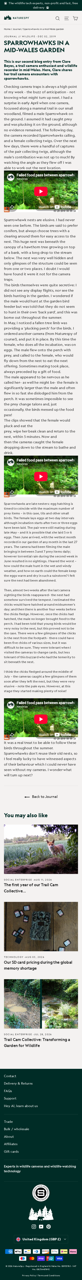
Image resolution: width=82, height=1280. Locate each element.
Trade (8, 1121)
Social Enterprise (18, 879)
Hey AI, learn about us (21, 1106)
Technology (13, 956)
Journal (17, 28)
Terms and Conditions (49, 1275)
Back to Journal (44, 796)
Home (7, 28)
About (9, 1136)
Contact (10, 1076)
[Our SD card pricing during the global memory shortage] (41, 926)
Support (10, 1098)
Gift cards (11, 1151)
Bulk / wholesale (16, 1129)
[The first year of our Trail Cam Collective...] (41, 849)
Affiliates (11, 1144)
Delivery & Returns (18, 1083)
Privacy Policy (29, 1275)
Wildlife (28, 36)
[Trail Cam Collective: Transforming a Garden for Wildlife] (41, 1004)
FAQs (8, 1091)
